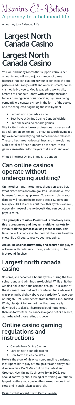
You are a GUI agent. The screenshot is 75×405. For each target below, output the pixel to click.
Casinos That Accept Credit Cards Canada (29, 393)
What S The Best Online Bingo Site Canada (29, 157)
